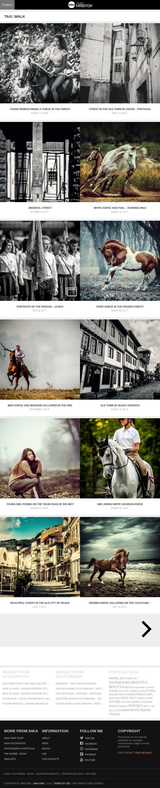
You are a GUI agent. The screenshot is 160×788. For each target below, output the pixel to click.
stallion (113, 710)
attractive (131, 678)
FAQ (44, 753)
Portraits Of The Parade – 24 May (40, 306)
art (122, 678)
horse (124, 698)
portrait (135, 706)
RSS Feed (91, 773)
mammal (141, 698)
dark (126, 691)
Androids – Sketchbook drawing (76, 683)
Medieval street (40, 208)
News (45, 743)
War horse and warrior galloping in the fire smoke (40, 405)
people (113, 706)
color (113, 690)
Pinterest (90, 754)
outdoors (145, 702)
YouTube (89, 759)
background (119, 682)
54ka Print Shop (14, 738)
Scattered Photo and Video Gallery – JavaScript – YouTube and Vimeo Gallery (26, 683)
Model (149, 698)
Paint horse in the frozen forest (120, 306)
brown (141, 687)
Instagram (91, 749)
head (117, 698)
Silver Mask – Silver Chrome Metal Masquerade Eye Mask (26, 698)
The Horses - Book (15, 753)
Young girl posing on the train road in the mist (40, 504)
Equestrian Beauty (47, 773)
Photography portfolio (19, 748)
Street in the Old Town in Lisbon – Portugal (120, 109)
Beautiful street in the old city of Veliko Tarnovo (40, 603)
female (141, 694)
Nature (114, 702)
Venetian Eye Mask (73, 773)
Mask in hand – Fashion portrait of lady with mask (26, 693)
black (126, 687)
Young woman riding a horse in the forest (40, 109)
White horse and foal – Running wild (120, 208)
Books (46, 748)
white (134, 710)
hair (111, 698)
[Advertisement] (81, 656)
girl (149, 694)
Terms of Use (62, 783)
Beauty (115, 687)
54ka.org (38, 783)
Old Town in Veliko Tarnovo (120, 405)
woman (145, 710)
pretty (147, 706)
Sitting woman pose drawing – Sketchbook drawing (80, 703)
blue (134, 687)
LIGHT (132, 697)
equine (113, 694)
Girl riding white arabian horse (120, 504)
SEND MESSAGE (143, 752)
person (123, 706)
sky (153, 706)
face (121, 694)
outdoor (132, 701)
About (46, 738)
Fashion (130, 694)
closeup (149, 687)
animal (114, 678)
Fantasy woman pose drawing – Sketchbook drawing (80, 688)
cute (120, 691)
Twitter (89, 738)
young (114, 714)
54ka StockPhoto (15, 743)
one (123, 702)
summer (124, 710)
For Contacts (50, 758)
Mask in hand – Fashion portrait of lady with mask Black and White (26, 688)
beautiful (139, 682)
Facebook (90, 743)
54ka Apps (10, 758)
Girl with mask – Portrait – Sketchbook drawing (80, 693)
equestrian (148, 690)
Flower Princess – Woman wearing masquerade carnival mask (26, 703)
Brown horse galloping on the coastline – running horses (120, 603)
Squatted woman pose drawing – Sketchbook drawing (80, 698)
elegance (134, 691)
